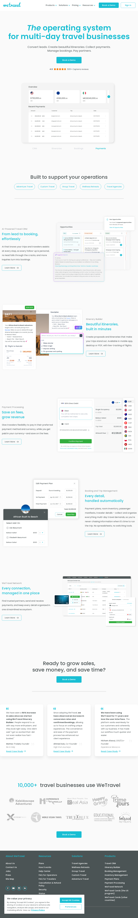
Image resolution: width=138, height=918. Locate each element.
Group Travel (68, 186)
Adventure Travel (24, 186)
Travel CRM (110, 863)
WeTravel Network (114, 886)
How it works (45, 867)
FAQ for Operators (48, 875)
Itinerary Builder (112, 867)
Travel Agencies (114, 186)
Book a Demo (108, 5)
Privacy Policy (38, 910)
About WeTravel (15, 856)
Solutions (77, 856)
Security (42, 889)
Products (110, 856)
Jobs (8, 871)
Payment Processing (115, 883)
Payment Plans (112, 879)
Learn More (10, 267)
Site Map (10, 879)
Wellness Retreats (90, 186)
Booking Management (115, 871)
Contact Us (11, 867)
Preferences (70, 907)
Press (8, 875)
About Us (10, 863)
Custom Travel (47, 186)
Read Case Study (14, 751)
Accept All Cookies (70, 900)
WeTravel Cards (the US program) (116, 892)
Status (42, 893)
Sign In (128, 5)
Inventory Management (116, 875)
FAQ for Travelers (47, 879)
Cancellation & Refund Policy (50, 884)
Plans (41, 863)
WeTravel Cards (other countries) (116, 898)
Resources (45, 856)
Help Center (44, 871)
